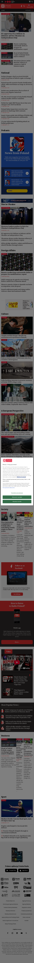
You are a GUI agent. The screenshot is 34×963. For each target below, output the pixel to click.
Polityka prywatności (21, 476)
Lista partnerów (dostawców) (9, 487)
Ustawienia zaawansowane (17, 492)
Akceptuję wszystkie (17, 501)
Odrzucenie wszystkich (17, 497)
